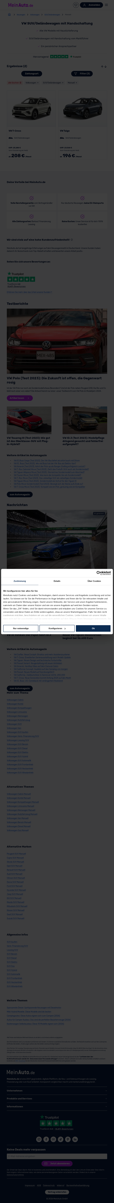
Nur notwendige (21, 628)
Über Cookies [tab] (94, 581)
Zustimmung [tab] (20, 581)
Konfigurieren (55, 628)
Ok (93, 628)
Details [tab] (57, 581)
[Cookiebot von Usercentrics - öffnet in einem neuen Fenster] (98, 573)
